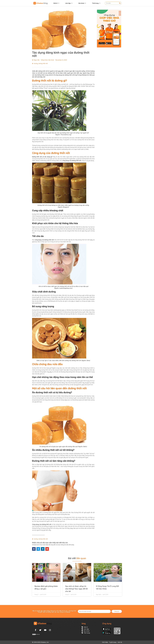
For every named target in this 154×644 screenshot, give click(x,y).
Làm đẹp (68, 3)
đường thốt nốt (43, 63)
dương (36, 63)
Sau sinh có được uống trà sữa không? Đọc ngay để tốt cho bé (76, 588)
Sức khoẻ (81, 3)
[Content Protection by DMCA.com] (36, 635)
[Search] (119, 3)
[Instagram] (50, 630)
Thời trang (95, 3)
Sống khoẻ (44, 60)
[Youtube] (45, 630)
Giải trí (55, 3)
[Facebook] (36, 630)
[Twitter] (40, 630)
